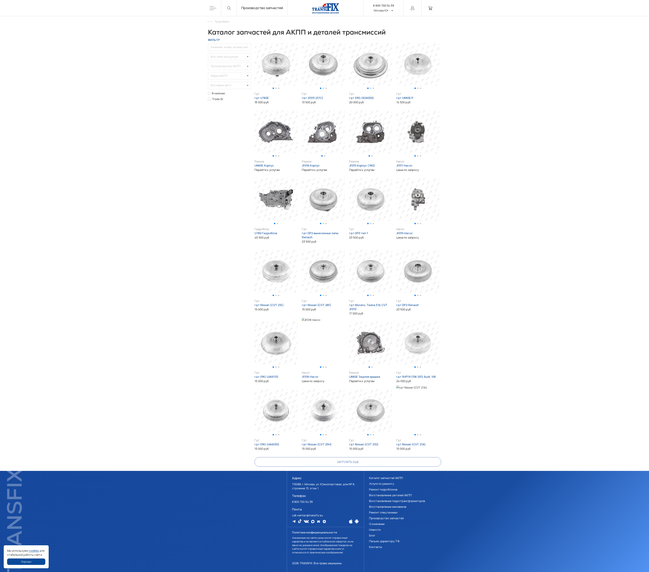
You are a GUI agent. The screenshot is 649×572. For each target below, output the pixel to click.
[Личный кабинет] (412, 8)
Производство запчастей (262, 8)
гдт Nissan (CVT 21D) (363, 444)
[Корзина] (430, 8)
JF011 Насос (404, 165)
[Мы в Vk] (306, 521)
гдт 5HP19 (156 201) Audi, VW (416, 377)
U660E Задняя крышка (364, 377)
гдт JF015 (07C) (312, 98)
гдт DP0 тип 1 (358, 233)
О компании (376, 524)
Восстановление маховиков (387, 507)
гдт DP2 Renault (407, 305)
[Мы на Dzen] (324, 521)
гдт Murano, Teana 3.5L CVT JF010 (368, 307)
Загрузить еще (348, 462)
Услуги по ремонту (381, 484)
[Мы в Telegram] (294, 521)
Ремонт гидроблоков (383, 489)
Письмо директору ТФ (384, 541)
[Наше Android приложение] (357, 521)
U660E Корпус (264, 165)
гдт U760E (262, 98)
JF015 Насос (404, 233)
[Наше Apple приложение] (351, 521)
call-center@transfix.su (307, 515)
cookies (34, 551)
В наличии (218, 93)
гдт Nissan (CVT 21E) (269, 305)
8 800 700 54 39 (383, 5)
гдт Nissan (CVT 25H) (317, 444)
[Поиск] (229, 8)
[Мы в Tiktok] (300, 521)
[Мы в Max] (313, 521)
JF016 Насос (310, 377)
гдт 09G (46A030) (267, 444)
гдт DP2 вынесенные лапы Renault (320, 235)
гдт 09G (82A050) (361, 98)
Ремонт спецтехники (383, 512)
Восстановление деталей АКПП (390, 495)
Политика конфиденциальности (314, 532)
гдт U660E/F (404, 98)
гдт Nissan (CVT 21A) (411, 444)
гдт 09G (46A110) (266, 377)
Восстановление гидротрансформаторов (397, 501)
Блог (372, 535)
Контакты (375, 547)
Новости (375, 530)
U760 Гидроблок (266, 233)
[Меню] (215, 8)
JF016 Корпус (311, 165)
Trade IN (217, 99)
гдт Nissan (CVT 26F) (316, 305)
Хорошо (26, 562)
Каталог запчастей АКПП (386, 478)
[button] (273, 88)
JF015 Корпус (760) (362, 165)
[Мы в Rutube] (318, 521)
